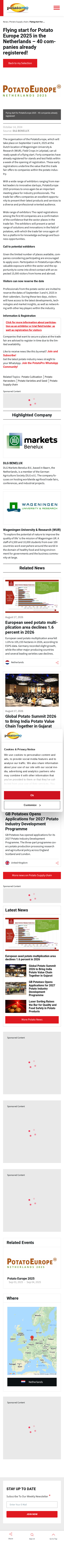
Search (32, 1539)
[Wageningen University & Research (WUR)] (32, 527)
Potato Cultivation (32, 377)
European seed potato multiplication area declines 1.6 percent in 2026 (30, 957)
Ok (32, 795)
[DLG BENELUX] (32, 456)
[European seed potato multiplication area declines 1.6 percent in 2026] (32, 622)
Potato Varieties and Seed (32, 381)
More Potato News (32, 1019)
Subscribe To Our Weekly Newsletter (27, 1496)
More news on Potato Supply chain (32, 875)
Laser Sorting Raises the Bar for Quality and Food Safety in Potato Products (42, 1006)
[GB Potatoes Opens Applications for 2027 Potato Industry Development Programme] (32, 818)
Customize (30, 805)
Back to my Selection (20, 63)
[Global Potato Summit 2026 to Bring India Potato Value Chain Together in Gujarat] (32, 718)
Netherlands (36, 1382)
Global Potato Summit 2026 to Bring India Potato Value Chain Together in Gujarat (42, 970)
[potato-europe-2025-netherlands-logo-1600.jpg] (32, 1275)
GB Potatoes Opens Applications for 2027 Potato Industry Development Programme (42, 988)
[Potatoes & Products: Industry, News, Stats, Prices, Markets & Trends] (17, 8)
